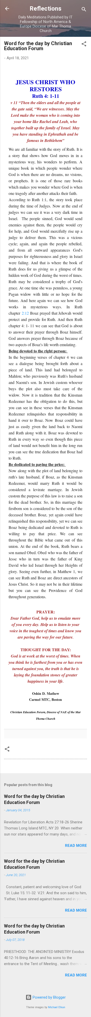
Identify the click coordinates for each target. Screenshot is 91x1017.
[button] (84, 45)
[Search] (84, 10)
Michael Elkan (56, 1007)
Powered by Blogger (49, 997)
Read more (76, 845)
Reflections (45, 8)
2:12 (25, 313)
